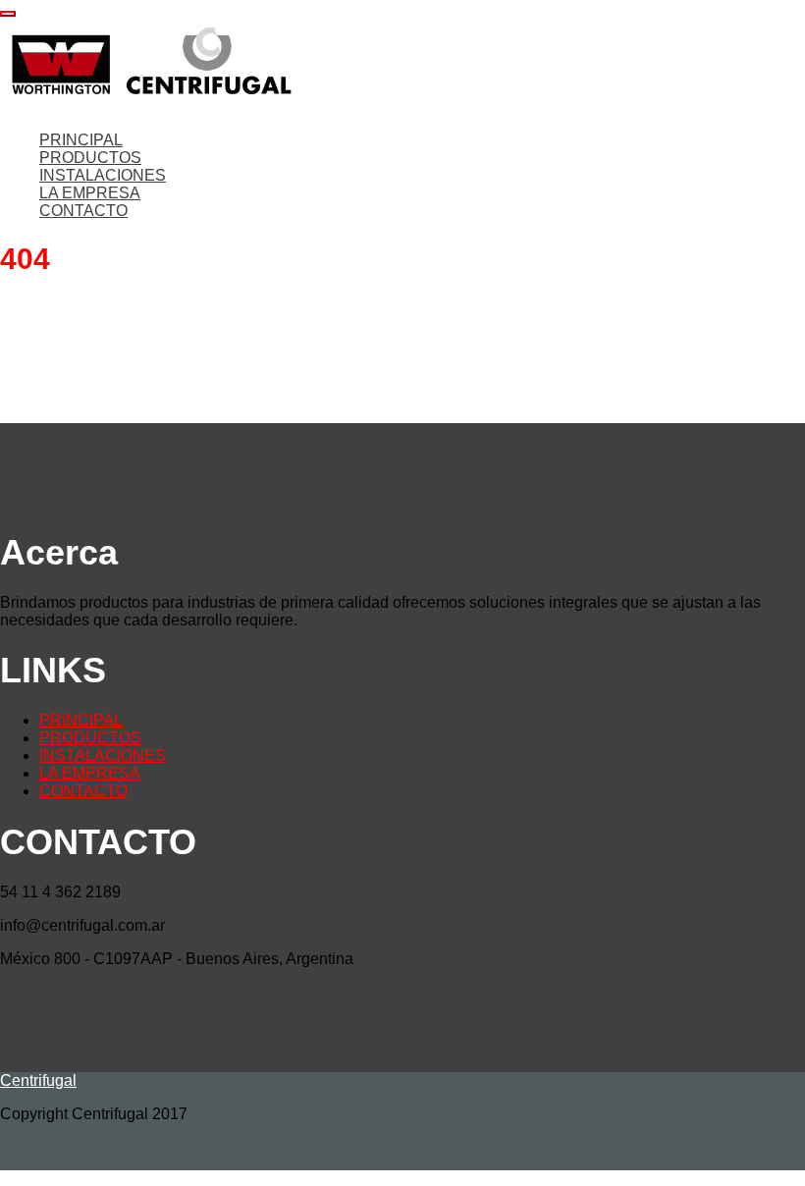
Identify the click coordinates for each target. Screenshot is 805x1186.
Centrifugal (38, 1080)
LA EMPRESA (89, 193)
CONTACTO (83, 210)
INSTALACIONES (102, 175)
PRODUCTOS (90, 157)
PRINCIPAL (81, 140)
